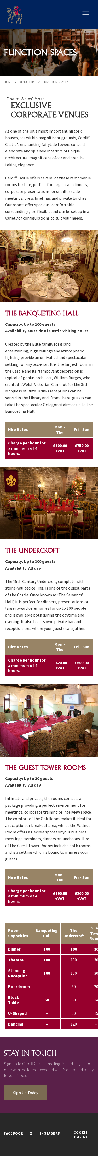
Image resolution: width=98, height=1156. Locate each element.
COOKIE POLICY (81, 1134)
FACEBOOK (14, 1133)
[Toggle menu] (85, 14)
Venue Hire (27, 82)
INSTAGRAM (50, 1133)
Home (8, 82)
